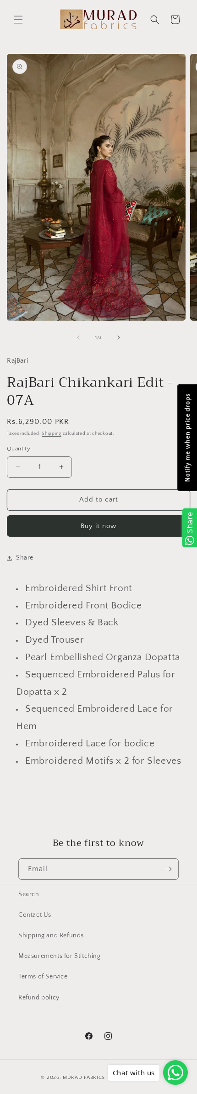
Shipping (51, 433)
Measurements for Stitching (59, 956)
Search (28, 894)
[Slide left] (78, 338)
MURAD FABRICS (84, 1077)
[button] (18, 20)
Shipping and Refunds (51, 935)
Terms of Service (43, 976)
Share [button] (24, 557)
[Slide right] (119, 338)
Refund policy (39, 997)
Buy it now (98, 526)
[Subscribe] (168, 869)
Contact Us (34, 915)
